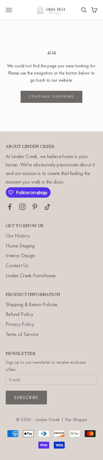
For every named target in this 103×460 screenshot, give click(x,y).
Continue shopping (51, 96)
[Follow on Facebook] (10, 207)
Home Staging (20, 245)
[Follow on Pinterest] (35, 207)
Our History (18, 235)
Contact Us (17, 265)
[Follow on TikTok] (47, 207)
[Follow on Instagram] (22, 207)
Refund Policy (19, 314)
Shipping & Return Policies (32, 304)
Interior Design (20, 255)
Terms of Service (22, 334)
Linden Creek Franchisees (31, 275)
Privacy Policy (20, 324)
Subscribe (26, 397)
